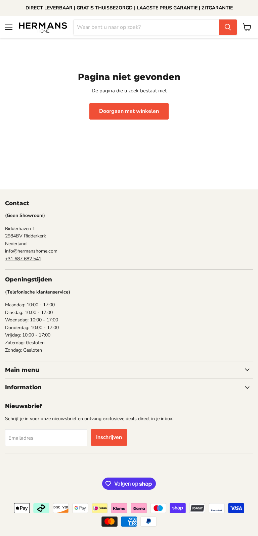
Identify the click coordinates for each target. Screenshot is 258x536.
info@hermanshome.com (31, 251)
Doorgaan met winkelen (129, 111)
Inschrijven (109, 437)
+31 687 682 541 (23, 259)
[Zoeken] (228, 27)
